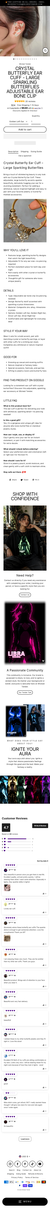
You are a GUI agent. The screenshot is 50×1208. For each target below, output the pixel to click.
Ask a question (24, 156)
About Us (37, 1170)
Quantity (36, 116)
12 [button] (34, 59)
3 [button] (17, 59)
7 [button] (25, 59)
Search (12, 1170)
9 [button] (29, 59)
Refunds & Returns (35, 1174)
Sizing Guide (36, 151)
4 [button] (19, 59)
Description (13, 151)
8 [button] (27, 59)
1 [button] (14, 59)
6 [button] (23, 59)
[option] (25, 31)
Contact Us (25, 595)
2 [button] (16, 59)
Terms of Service (32, 1177)
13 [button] (36, 59)
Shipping (24, 151)
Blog (18, 1170)
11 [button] (32, 59)
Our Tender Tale (25, 692)
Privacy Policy (17, 1177)
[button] (25, 102)
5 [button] (21, 59)
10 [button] (31, 59)
